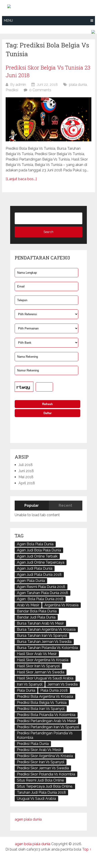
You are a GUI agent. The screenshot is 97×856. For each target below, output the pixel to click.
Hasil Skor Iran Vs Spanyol (38, 666)
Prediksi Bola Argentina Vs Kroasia (45, 696)
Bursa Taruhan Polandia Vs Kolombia (47, 648)
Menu (8, 20)
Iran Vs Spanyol (29, 684)
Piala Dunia (26, 690)
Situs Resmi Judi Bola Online (40, 780)
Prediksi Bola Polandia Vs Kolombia (46, 715)
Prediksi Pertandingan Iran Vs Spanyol (48, 727)
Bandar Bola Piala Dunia (37, 611)
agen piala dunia (28, 819)
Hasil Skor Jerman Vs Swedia (40, 672)
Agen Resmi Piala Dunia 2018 (41, 587)
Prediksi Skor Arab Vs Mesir (39, 750)
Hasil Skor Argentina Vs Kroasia (42, 660)
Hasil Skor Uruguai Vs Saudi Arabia (45, 678)
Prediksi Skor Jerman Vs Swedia (43, 768)
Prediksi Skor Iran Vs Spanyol (40, 762)
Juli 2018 (25, 465)
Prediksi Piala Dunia (33, 744)
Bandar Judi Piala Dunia (36, 617)
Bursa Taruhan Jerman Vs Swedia (44, 641)
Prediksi (12, 90)
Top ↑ (86, 849)
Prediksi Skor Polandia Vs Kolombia (46, 774)
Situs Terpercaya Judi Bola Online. (45, 786)
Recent (65, 505)
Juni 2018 (26, 471)
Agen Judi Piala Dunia (34, 568)
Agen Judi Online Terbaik (37, 556)
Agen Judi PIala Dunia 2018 (39, 574)
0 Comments (40, 90)
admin (21, 84)
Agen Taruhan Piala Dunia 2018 (42, 593)
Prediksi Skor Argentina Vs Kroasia (45, 756)
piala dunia (78, 84)
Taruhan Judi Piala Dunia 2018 (41, 792)
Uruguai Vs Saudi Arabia (36, 798)
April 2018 (26, 483)
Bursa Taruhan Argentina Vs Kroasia (46, 629)
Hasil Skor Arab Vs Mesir (37, 654)
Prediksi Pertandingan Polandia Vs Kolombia (45, 735)
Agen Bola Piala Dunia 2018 (40, 599)
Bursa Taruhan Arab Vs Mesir (40, 623)
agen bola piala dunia (32, 844)
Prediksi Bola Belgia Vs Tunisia (42, 702)
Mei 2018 (25, 477)
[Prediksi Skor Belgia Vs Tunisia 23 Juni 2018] (48, 119)
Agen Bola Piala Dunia (35, 544)
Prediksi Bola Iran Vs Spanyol (41, 709)
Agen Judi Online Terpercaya (40, 562)
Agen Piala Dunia (31, 580)
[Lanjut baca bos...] (21, 179)
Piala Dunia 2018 (54, 690)
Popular (31, 505)
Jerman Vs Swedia (63, 684)
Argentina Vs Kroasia (61, 605)
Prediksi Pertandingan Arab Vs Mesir (46, 721)
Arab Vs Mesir (28, 605)
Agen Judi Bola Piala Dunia (39, 550)
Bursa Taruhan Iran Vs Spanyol (42, 635)
